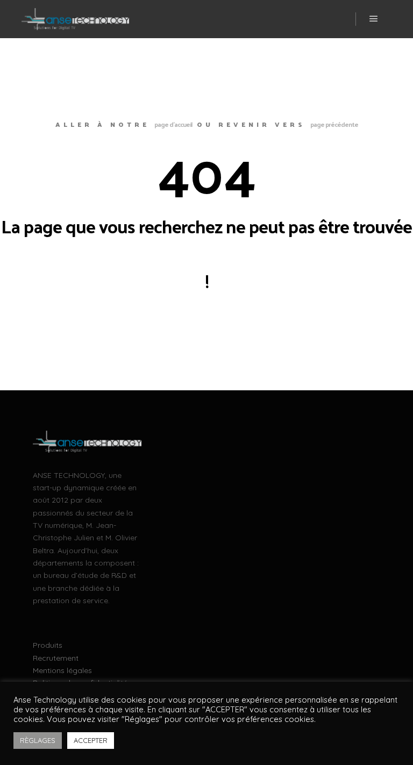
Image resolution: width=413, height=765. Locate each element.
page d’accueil (173, 124)
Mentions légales (62, 670)
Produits (47, 645)
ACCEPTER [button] (91, 740)
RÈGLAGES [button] (37, 740)
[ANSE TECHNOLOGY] (75, 19)
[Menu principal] (373, 19)
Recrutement (56, 658)
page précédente (334, 124)
